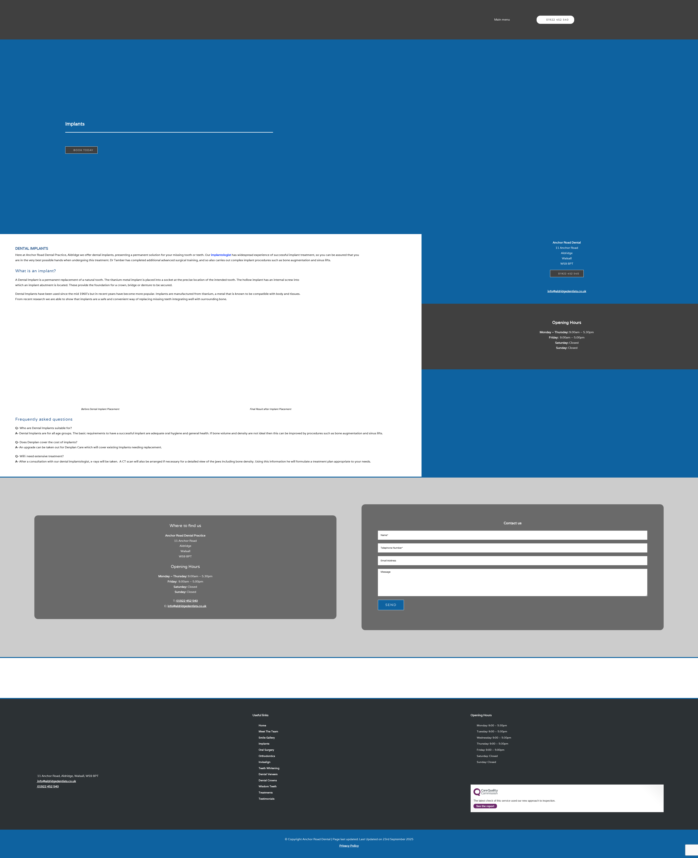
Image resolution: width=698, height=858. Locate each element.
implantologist (221, 255)
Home (262, 725)
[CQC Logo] (486, 795)
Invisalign (264, 762)
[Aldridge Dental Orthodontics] (103, 673)
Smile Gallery (267, 737)
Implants (264, 743)
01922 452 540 (187, 601)
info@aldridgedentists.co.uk (566, 291)
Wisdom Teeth (268, 786)
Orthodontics (267, 756)
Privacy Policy (349, 846)
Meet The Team (268, 731)
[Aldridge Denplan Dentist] (431, 673)
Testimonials (266, 798)
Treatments (266, 792)
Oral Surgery (266, 749)
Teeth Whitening (269, 768)
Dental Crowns (268, 780)
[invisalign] (267, 673)
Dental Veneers (268, 774)
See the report (485, 806)
